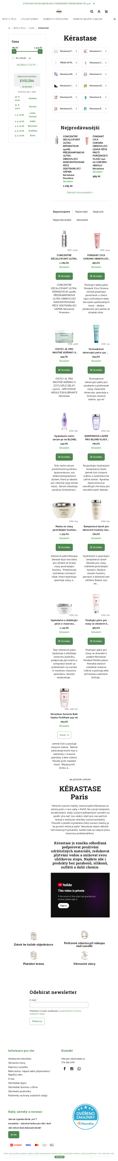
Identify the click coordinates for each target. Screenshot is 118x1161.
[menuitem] (9, 19)
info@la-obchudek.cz (73, 1058)
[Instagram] (71, 1068)
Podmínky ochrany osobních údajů (27, 1095)
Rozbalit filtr (26, 65)
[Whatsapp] (79, 1068)
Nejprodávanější (62, 220)
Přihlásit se (37, 1021)
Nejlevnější (81, 211)
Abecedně (82, 220)
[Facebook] (64, 1068)
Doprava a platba (18, 1067)
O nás (11, 1079)
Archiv (14, 1135)
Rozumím (59, 1157)
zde (112, 1154)
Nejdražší (98, 211)
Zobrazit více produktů (79, 192)
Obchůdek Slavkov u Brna (23, 1087)
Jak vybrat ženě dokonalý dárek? (24, 1128)
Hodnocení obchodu (19, 1058)
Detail (62, 735)
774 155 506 (68, 1062)
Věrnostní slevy (17, 1063)
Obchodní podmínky (19, 1091)
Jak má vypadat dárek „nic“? (22, 1119)
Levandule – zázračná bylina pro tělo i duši (29, 1123)
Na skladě (23, 58)
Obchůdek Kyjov (17, 1083)
